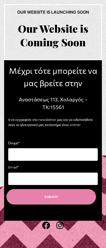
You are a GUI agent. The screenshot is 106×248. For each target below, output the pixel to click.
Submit (51, 196)
